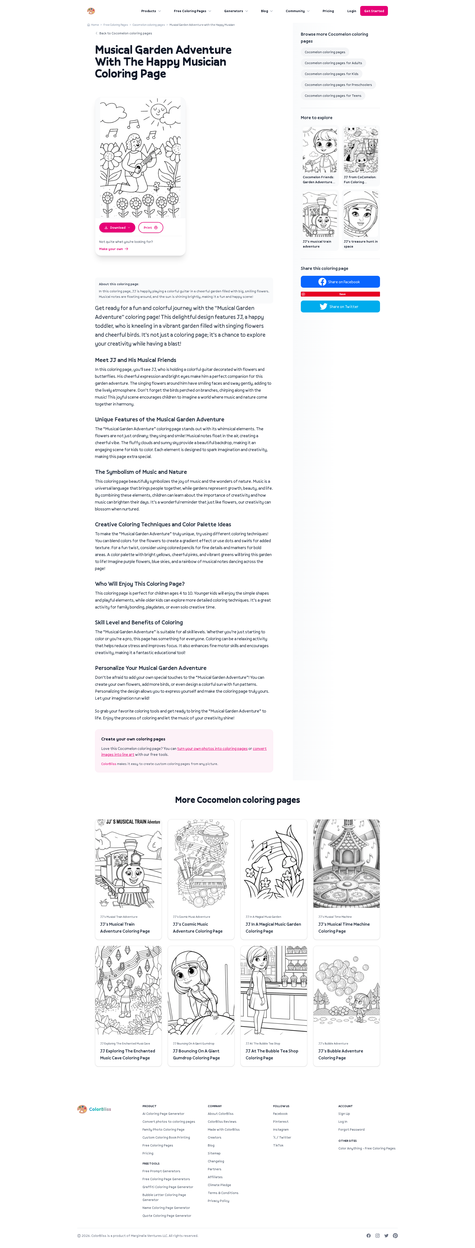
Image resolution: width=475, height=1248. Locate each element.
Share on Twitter (344, 306)
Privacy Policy (218, 1200)
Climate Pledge (219, 1185)
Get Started (374, 11)
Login (351, 11)
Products (148, 11)
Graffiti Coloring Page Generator (167, 1187)
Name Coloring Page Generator (166, 1207)
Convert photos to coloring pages (168, 1121)
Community (295, 11)
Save (342, 294)
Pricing (328, 11)
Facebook (280, 1113)
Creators (214, 1137)
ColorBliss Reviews (222, 1121)
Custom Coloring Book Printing (166, 1137)
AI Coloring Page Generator (163, 1113)
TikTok (278, 1145)
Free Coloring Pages (190, 11)
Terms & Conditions (223, 1193)
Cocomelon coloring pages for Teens (333, 95)
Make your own (111, 249)
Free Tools (151, 1163)
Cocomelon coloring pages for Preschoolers (338, 84)
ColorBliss (108, 764)
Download (117, 227)
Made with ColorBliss (224, 1129)
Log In (342, 1121)
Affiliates (215, 1177)
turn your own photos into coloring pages (212, 748)
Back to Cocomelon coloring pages (125, 33)
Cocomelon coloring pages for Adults (333, 63)
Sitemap (214, 1153)
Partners (214, 1169)
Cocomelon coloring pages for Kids (331, 74)
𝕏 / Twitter (282, 1137)
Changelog (216, 1161)
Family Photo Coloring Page (163, 1129)
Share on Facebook (344, 281)
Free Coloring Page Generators (166, 1179)
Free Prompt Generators (161, 1171)
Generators (233, 11)
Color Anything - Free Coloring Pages (367, 1148)
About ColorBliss (221, 1113)
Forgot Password (351, 1129)
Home (95, 24)
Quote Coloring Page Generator (166, 1215)
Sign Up (344, 1113)
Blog (264, 11)
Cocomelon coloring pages (149, 24)
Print (148, 227)
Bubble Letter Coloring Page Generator (164, 1197)
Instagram (281, 1129)
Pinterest (280, 1121)
